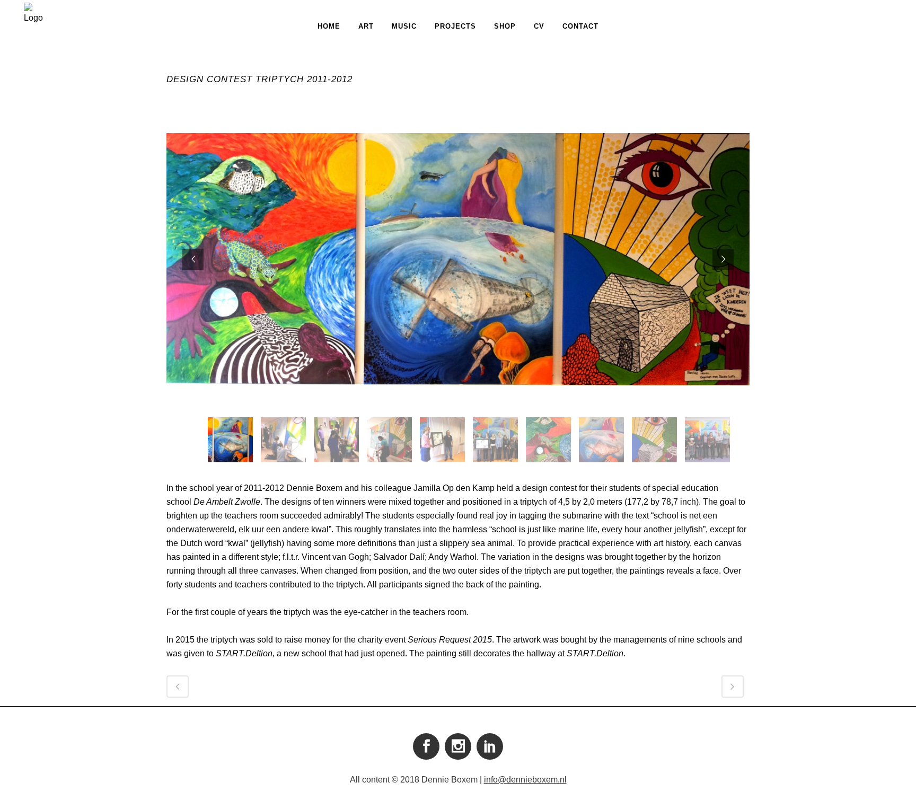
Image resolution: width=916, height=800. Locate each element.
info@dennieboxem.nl (525, 779)
